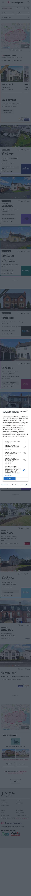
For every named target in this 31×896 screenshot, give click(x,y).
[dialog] (15, 448)
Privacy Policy (25, 485)
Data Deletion (5, 485)
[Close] (27, 411)
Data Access (15, 485)
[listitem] (15, 442)
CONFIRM (9, 478)
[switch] (24, 446)
